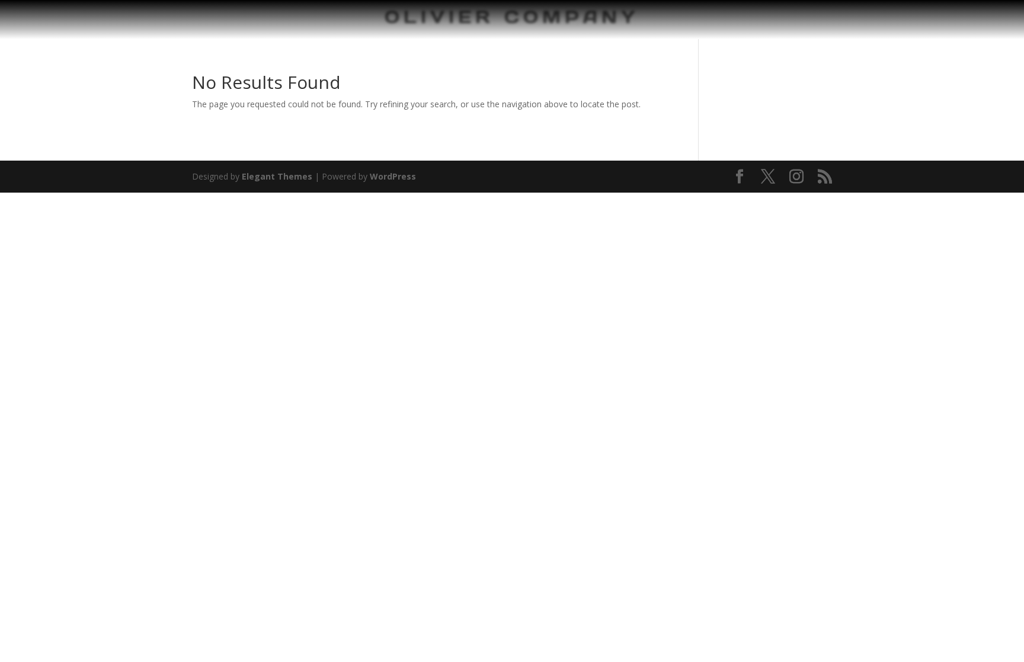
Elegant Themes (277, 176)
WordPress (393, 176)
